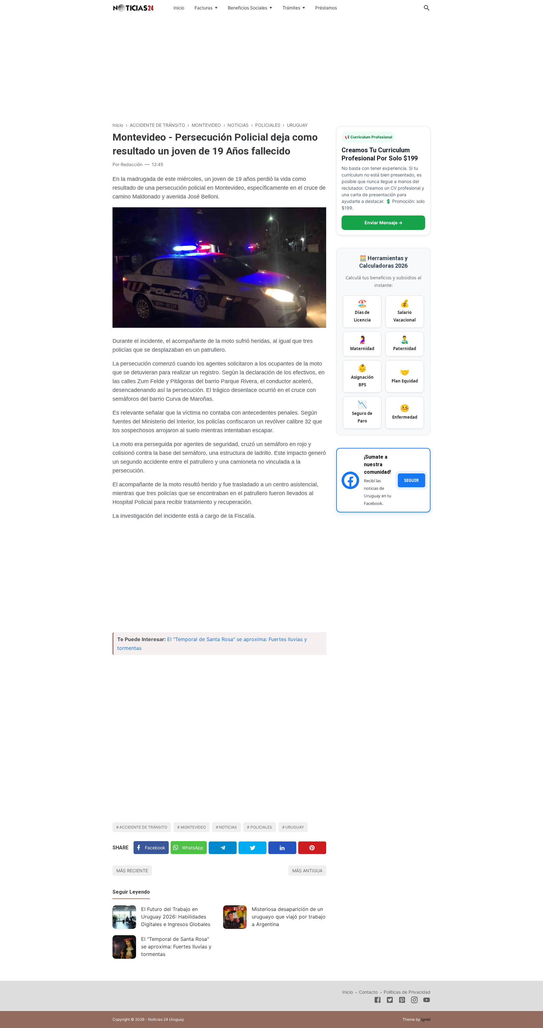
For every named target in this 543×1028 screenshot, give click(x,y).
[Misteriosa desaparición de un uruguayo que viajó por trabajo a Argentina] (235, 917)
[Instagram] (414, 1001)
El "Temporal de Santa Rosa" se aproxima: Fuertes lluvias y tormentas (176, 946)
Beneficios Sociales (247, 7)
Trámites (291, 7)
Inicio (178, 7)
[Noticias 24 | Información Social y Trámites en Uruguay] (133, 7)
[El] (124, 947)
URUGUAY (294, 827)
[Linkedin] (282, 847)
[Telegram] (223, 847)
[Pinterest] (312, 847)
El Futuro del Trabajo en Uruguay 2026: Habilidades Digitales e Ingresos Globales (175, 916)
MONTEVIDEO (193, 827)
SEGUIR (411, 480)
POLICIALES (261, 827)
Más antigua (307, 870)
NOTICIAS (228, 827)
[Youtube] (427, 1001)
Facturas (203, 7)
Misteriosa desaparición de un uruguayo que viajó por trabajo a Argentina (289, 916)
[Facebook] (377, 1001)
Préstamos (326, 7)
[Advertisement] (271, 67)
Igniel (426, 1019)
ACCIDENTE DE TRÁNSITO (143, 827)
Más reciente (132, 870)
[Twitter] (252, 847)
